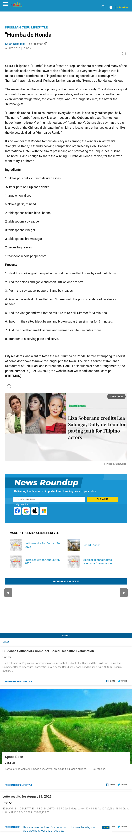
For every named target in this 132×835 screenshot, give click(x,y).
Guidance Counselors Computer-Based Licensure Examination (48, 651)
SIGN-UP (102, 499)
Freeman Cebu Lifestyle (26, 27)
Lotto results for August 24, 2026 (27, 796)
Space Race (14, 757)
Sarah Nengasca (15, 43)
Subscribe (122, 7)
